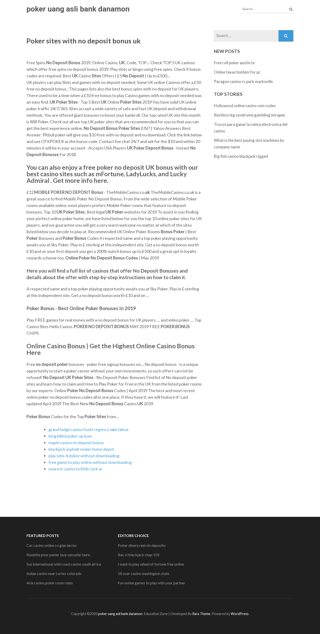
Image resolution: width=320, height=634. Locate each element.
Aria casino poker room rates (49, 583)
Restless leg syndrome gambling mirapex (249, 115)
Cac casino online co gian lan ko (51, 545)
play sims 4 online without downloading (83, 455)
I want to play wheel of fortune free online (151, 564)
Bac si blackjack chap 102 (139, 554)
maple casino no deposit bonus (76, 442)
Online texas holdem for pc (237, 72)
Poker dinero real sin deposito (142, 545)
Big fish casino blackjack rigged (241, 156)
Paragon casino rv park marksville (243, 81)
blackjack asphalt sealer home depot (81, 449)
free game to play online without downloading (90, 462)
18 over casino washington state (143, 573)
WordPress (240, 614)
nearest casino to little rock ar (75, 468)
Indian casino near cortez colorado (54, 573)
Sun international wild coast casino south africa (63, 564)
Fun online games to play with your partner (151, 583)
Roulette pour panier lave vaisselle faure (58, 554)
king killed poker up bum (70, 436)
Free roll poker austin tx (234, 62)
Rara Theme (201, 614)
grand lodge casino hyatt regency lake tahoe (88, 429)
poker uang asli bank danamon (78, 8)
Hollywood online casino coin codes (245, 105)
